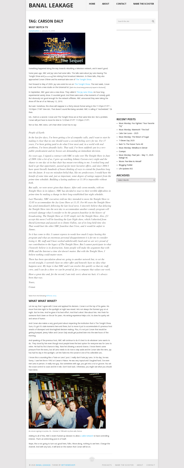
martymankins (34, 31)
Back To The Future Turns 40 (131, 144)
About (105, 4)
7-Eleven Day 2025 (127, 140)
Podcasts (107, 465)
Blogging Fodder (126, 165)
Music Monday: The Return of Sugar (134, 137)
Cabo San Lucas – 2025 (128, 133)
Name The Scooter (143, 4)
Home (92, 4)
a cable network (86, 436)
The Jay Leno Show (84, 92)
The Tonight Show (83, 79)
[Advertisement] (136, 71)
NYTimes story (51, 296)
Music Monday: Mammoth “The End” (134, 130)
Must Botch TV (38, 27)
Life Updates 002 (126, 169)
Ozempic (122, 151)
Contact (121, 4)
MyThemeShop (68, 465)
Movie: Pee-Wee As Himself (130, 161)
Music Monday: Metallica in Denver (133, 148)
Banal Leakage (51, 5)
